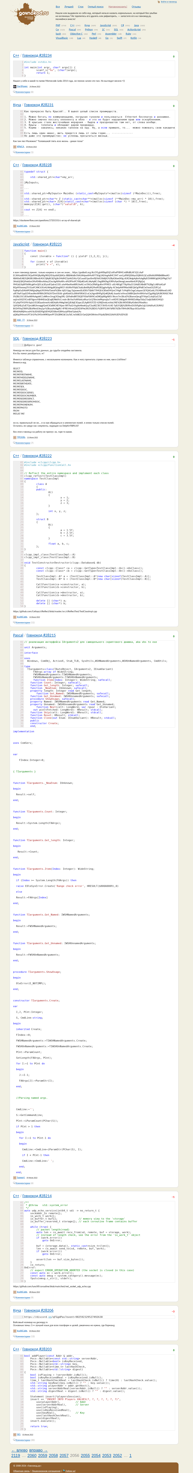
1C (103, 29)
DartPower (22, 86)
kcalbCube (22, 226)
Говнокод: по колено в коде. (28, 15)
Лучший (68, 7)
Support (21, 1177)
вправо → (38, 1450)
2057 (64, 1455)
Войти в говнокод (169, 2)
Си (57, 29)
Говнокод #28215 (41, 635)
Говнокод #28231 (39, 105)
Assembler (111, 34)
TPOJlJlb (21, 437)
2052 (117, 1455)
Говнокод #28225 (47, 244)
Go (107, 38)
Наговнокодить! (118, 7)
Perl (94, 34)
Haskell (93, 38)
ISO (18, 1434)
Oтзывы (136, 7)
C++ (72, 25)
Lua (79, 38)
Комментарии (23, 92)
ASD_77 (21, 320)
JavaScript (105, 25)
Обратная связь (21, 1471)
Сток (80, 7)
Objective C (76, 34)
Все (58, 7)
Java (136, 25)
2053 (106, 1455)
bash (58, 34)
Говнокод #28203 (37, 1349)
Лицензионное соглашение (46, 1471)
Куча (87, 25)
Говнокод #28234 (37, 56)
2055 (85, 1455)
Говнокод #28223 (37, 339)
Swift (119, 38)
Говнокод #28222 (37, 456)
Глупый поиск (95, 7)
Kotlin (134, 38)
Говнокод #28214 (37, 1196)
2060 (31, 1455)
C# (122, 25)
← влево (19, 1450)
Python (89, 29)
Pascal (72, 29)
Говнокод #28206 (39, 1311)
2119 (15, 1455)
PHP (58, 25)
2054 (96, 1455)
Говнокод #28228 (37, 165)
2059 (42, 1455)
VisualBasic (62, 38)
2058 (53, 1455)
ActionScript (134, 29)
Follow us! (70, 1471)
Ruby (128, 34)
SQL (116, 29)
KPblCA (20, 147)
